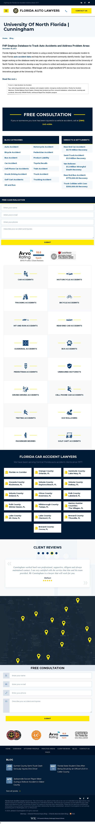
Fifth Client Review (56, 553)
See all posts (12, 791)
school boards (72, 90)
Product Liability (41, 158)
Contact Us (81, 11)
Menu (6, 11)
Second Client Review (43, 553)
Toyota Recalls (40, 163)
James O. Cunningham (18, 811)
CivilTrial (81, 735)
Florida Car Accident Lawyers (48, 457)
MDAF (14, 735)
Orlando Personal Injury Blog (37, 814)
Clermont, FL (45, 518)
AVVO (59, 735)
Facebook (85, 3)
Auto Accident (18, 85)
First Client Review (38, 553)
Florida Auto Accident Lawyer (14, 801)
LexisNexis (63, 255)
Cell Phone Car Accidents (17, 169)
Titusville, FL (74, 518)
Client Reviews (38, 261)
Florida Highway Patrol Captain (24, 90)
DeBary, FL (73, 485)
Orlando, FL (44, 473)
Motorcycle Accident (43, 147)
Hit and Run (10, 185)
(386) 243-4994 (66, 10)
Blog (11, 38)
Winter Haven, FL (17, 507)
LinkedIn (82, 3)
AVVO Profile (25, 261)
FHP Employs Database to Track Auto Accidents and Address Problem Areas (46, 45)
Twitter (89, 3)
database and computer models (39, 88)
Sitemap (23, 814)
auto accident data (22, 57)
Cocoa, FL (43, 529)
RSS (73, 814)
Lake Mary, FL (74, 473)
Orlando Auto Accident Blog (58, 814)
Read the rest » (9, 79)
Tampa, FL (43, 507)
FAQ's (47, 752)
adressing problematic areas (20, 88)
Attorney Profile (31, 749)
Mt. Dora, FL (14, 518)
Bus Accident (11, 158)
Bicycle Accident (13, 152)
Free (13, 200)
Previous (9, 563)
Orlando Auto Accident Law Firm (44, 90)
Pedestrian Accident (43, 152)
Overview (17, 749)
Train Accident (41, 169)
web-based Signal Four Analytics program (44, 92)
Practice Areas (48, 749)
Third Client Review (47, 553)
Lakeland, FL (74, 496)
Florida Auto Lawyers (40, 10)
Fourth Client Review (51, 553)
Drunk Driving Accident (16, 174)
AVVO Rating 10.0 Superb (32, 254)
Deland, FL (14, 496)
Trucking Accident (42, 179)
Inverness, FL (45, 496)
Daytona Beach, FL (48, 485)
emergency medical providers (59, 88)
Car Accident (27, 85)
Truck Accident (41, 174)
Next (85, 583)
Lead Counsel (36, 735)
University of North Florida (23, 92)
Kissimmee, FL (15, 485)
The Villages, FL (75, 508)
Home (4, 38)
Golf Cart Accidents (14, 179)
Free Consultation (47, 114)
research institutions (61, 90)
